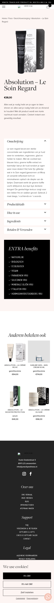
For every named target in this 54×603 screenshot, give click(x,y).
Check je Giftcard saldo (27, 535)
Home (4, 18)
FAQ (27, 525)
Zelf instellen (27, 592)
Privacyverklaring (32, 598)
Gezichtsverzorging (22, 18)
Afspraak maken (27, 508)
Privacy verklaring (27, 559)
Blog (27, 501)
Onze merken (27, 498)
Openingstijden (27, 505)
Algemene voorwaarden (27, 555)
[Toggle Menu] (4, 7)
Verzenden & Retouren (27, 528)
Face (10, 18)
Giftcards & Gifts (27, 532)
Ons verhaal (27, 494)
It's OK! (27, 575)
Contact (26, 538)
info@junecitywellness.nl (27, 466)
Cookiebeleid (20, 598)
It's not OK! (27, 584)
